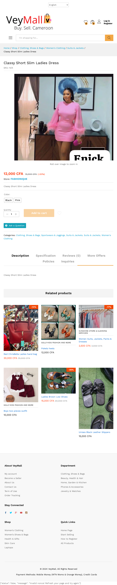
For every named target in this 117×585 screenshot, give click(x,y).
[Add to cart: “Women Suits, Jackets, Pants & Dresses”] (88, 326)
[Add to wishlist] (27, 349)
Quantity (7, 210)
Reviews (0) (71, 255)
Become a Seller (13, 478)
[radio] (8, 200)
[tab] (20, 257)
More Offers (96, 255)
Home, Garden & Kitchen (74, 482)
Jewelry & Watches (71, 491)
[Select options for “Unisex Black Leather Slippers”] (88, 427)
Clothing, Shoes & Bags (28, 235)
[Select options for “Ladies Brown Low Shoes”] (51, 391)
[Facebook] (5, 512)
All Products (67, 543)
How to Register (69, 539)
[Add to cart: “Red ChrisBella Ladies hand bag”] (13, 349)
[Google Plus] (16, 512)
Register (108, 23)
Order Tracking (12, 495)
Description (20, 255)
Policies (48, 261)
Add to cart (39, 213)
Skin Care (10, 543)
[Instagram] (26, 512)
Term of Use (11, 491)
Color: (7, 194)
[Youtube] (21, 512)
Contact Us (10, 487)
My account (11, 474)
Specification (46, 255)
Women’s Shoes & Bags (16, 534)
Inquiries (67, 261)
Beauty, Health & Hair (72, 478)
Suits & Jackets (74, 235)
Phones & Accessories (72, 487)
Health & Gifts (12, 539)
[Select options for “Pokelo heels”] (51, 338)
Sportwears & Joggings (53, 235)
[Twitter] (10, 512)
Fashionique (19, 178)
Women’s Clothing (14, 530)
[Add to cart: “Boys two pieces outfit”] (13, 400)
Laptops (9, 547)
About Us (9, 482)
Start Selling (67, 534)
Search (109, 38)
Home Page (66, 530)
